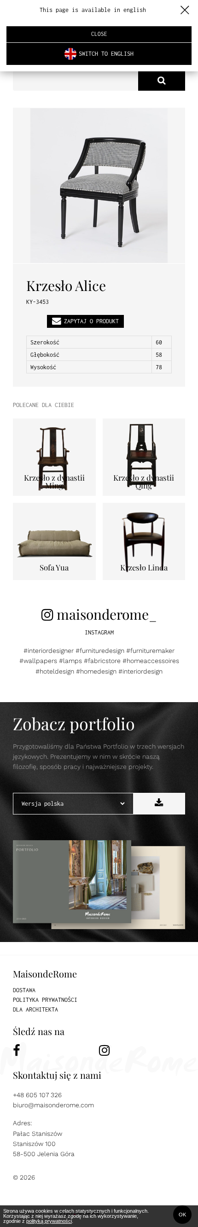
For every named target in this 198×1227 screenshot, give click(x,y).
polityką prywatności (49, 1221)
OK (182, 1214)
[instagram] (142, 1050)
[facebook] (56, 1050)
